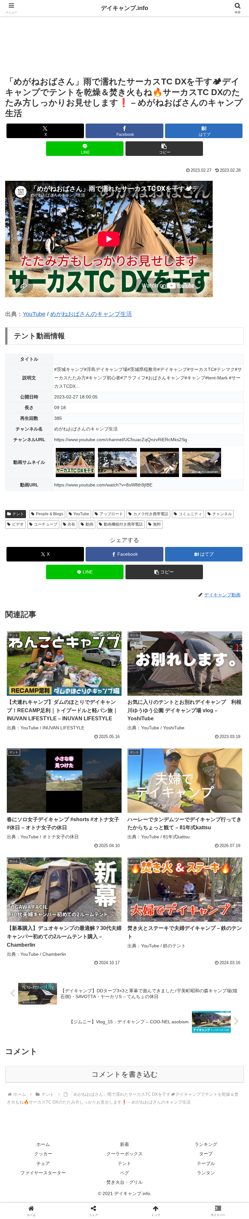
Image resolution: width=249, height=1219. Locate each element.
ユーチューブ (45, 524)
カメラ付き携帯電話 (150, 514)
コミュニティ (190, 514)
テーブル (206, 1163)
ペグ (124, 1172)
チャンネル (222, 514)
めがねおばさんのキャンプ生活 (91, 314)
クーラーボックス (124, 1153)
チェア (43, 1163)
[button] (164, 148)
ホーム (43, 1144)
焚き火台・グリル (124, 1182)
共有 (71, 524)
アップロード (111, 514)
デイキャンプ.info (124, 8)
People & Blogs (49, 514)
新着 (124, 1144)
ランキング (206, 1144)
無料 (157, 524)
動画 (89, 524)
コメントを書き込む (124, 1074)
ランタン (206, 1172)
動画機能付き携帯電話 (123, 524)
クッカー (43, 1153)
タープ (206, 1153)
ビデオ (18, 524)
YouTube (34, 314)
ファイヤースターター (43, 1172)
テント (18, 514)
